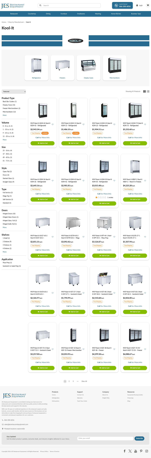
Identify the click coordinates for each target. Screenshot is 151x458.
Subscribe (139, 438)
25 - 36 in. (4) (7, 150)
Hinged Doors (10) (9, 214)
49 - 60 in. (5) (7, 157)
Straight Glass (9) (8, 182)
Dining (48, 14)
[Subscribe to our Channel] (135, 451)
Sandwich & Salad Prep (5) (12, 266)
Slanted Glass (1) (8, 178)
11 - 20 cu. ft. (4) (8, 136)
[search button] (40, 5)
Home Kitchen (116, 14)
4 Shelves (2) (7, 248)
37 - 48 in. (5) (7, 154)
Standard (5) (7, 203)
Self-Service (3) (8, 199)
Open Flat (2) (7, 171)
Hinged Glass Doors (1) (10, 217)
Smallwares (81, 14)
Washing (98, 14)
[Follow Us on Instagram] (147, 451)
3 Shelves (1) (7, 245)
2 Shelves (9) (7, 241)
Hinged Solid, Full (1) (10, 224)
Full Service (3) (8, 192)
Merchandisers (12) (9, 112)
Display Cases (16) (9, 105)
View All (84, 381)
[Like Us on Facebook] (124, 451)
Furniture (64, 14)
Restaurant (14, 14)
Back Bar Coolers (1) (10, 101)
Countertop (32, 14)
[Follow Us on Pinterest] (141, 451)
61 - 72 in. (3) (7, 161)
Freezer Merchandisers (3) (11, 108)
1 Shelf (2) (6, 238)
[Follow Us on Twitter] (130, 451)
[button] (145, 91)
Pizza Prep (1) (7, 263)
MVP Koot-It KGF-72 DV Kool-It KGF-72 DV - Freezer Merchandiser (132, 350)
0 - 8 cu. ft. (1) (7, 126)
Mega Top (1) (7, 196)
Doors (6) (6, 175)
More (4, 115)
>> (77, 381)
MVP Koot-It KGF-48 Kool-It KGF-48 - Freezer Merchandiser (101, 350)
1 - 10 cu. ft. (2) (8, 129)
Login (139, 6)
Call (37, 138)
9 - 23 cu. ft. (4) (8, 133)
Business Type (136, 14)
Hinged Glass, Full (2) (10, 220)
